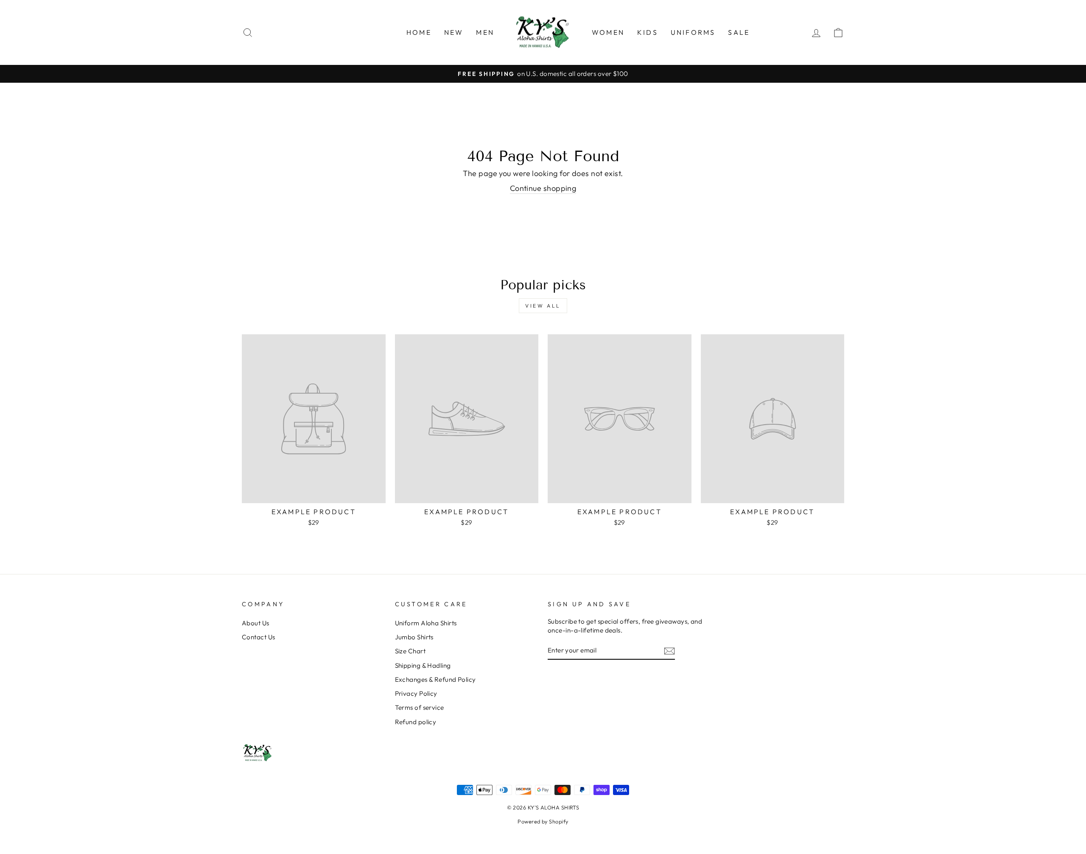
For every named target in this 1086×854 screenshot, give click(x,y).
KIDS (647, 32)
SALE (739, 32)
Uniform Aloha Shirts (426, 623)
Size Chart (410, 651)
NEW (454, 32)
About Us (255, 623)
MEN (485, 32)
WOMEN (608, 32)
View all (543, 305)
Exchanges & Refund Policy (435, 679)
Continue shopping (543, 188)
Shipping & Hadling (423, 665)
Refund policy (416, 722)
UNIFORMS (693, 32)
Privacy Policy (416, 693)
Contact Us (258, 637)
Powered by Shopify (543, 821)
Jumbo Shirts (414, 637)
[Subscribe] (669, 650)
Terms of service (419, 707)
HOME (418, 32)
